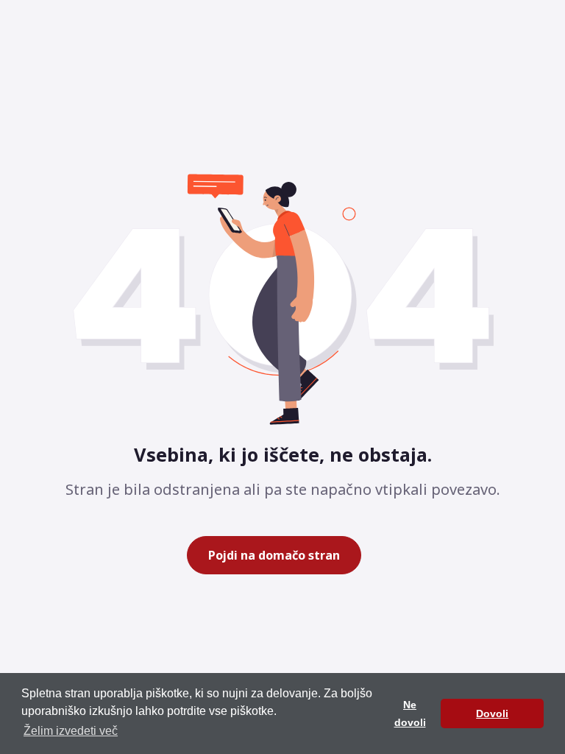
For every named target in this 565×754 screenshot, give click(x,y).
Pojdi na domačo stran (274, 555)
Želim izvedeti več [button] (71, 731)
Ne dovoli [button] (410, 713)
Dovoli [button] (492, 713)
